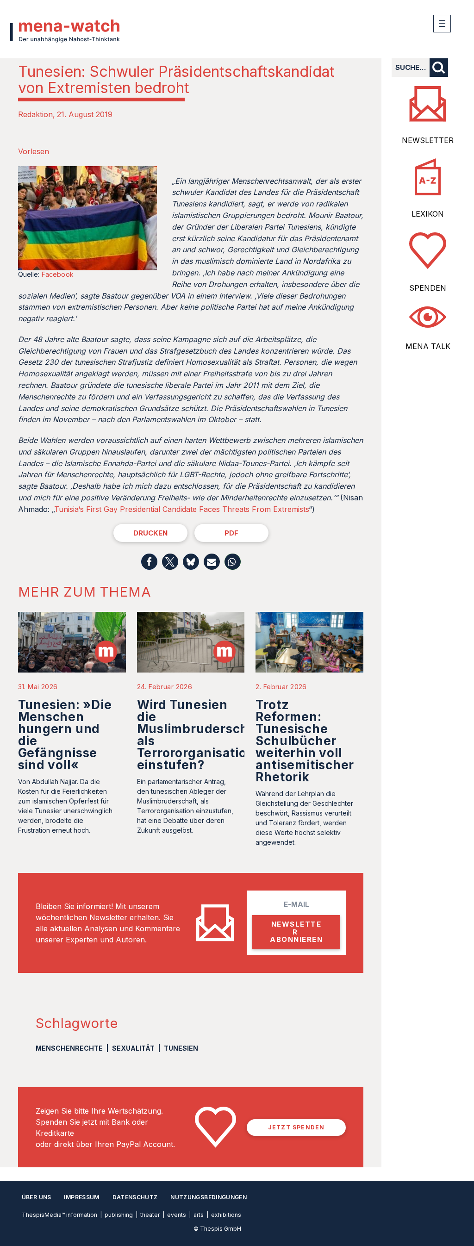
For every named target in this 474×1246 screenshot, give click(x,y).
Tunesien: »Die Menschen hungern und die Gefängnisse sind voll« (65, 735)
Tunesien (181, 1048)
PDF (231, 533)
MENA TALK (427, 346)
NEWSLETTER (428, 140)
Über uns (36, 1197)
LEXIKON (428, 213)
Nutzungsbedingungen (208, 1197)
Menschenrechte (69, 1048)
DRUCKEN (150, 533)
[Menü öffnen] (442, 23)
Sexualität (133, 1048)
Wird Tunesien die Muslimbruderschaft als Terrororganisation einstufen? (201, 735)
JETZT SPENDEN (296, 1127)
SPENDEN (427, 288)
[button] (149, 562)
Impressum (81, 1197)
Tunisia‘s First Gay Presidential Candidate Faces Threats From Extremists (181, 509)
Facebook (58, 274)
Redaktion (35, 114)
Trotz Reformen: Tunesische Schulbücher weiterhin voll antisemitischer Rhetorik (305, 741)
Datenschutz (135, 1197)
